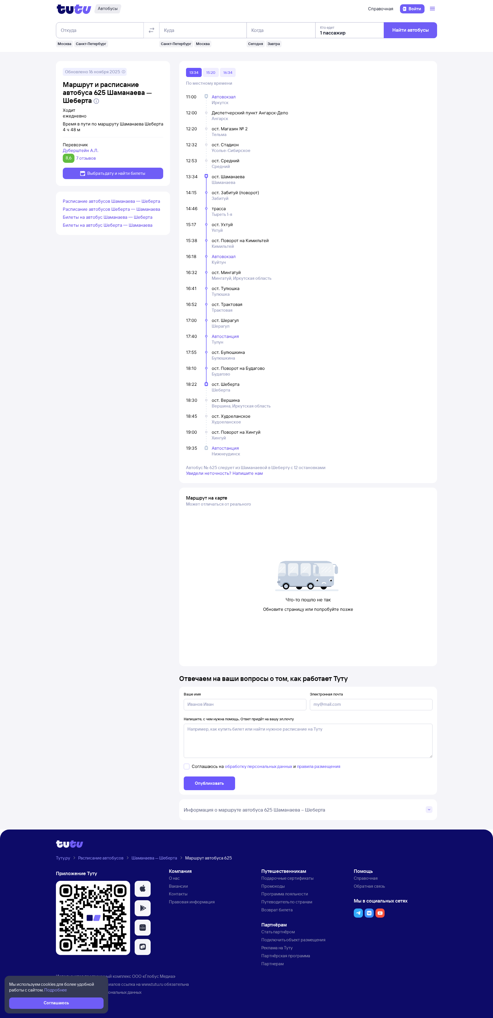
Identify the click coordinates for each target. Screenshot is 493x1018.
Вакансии (178, 886)
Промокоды (273, 886)
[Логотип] (74, 8)
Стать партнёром (278, 931)
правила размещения (318, 766)
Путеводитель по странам (286, 902)
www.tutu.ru (152, 984)
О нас (174, 878)
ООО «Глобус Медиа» (153, 976)
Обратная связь (369, 886)
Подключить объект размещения (293, 939)
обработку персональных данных (258, 766)
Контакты (178, 894)
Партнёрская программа (285, 955)
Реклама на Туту (277, 947)
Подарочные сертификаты (287, 878)
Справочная (380, 8)
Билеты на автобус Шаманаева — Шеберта (107, 217)
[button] (143, 889)
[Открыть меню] (433, 8)
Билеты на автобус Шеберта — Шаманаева (107, 225)
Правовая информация (192, 902)
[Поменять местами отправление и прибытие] (151, 30)
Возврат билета (277, 909)
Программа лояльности (284, 894)
